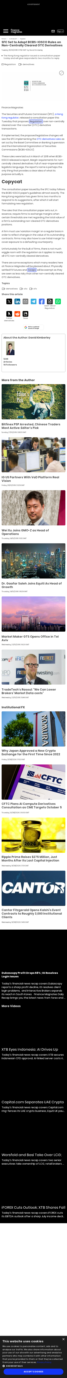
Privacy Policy (44, 1362)
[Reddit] (17, 314)
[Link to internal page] (10, 348)
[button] (33, 1365)
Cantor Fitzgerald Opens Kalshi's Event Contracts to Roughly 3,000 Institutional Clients (32, 913)
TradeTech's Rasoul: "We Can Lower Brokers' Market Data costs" (29, 691)
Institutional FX (13, 39)
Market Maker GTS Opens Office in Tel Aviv (30, 638)
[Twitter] (9, 301)
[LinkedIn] (17, 301)
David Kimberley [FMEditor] (36, 50)
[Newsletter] (53, 31)
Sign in (60, 31)
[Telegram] (33, 301)
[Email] (25, 301)
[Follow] (9, 316)
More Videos (11, 1006)
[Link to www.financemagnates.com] (33, 401)
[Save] (25, 315)
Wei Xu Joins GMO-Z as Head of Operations (25, 532)
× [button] (63, 1339)
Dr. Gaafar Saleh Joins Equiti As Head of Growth (32, 585)
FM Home (4, 39)
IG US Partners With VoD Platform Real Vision (30, 479)
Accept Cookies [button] (33, 1371)
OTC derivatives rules (49, 139)
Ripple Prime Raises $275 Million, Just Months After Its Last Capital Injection (30, 858)
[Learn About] (50, 304)
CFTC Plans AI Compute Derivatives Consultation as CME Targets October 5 (32, 805)
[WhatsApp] (58, 301)
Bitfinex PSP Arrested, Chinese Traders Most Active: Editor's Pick (31, 426)
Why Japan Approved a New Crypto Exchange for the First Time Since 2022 (31, 752)
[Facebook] (42, 301)
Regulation (23, 39)
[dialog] (33, 1357)
